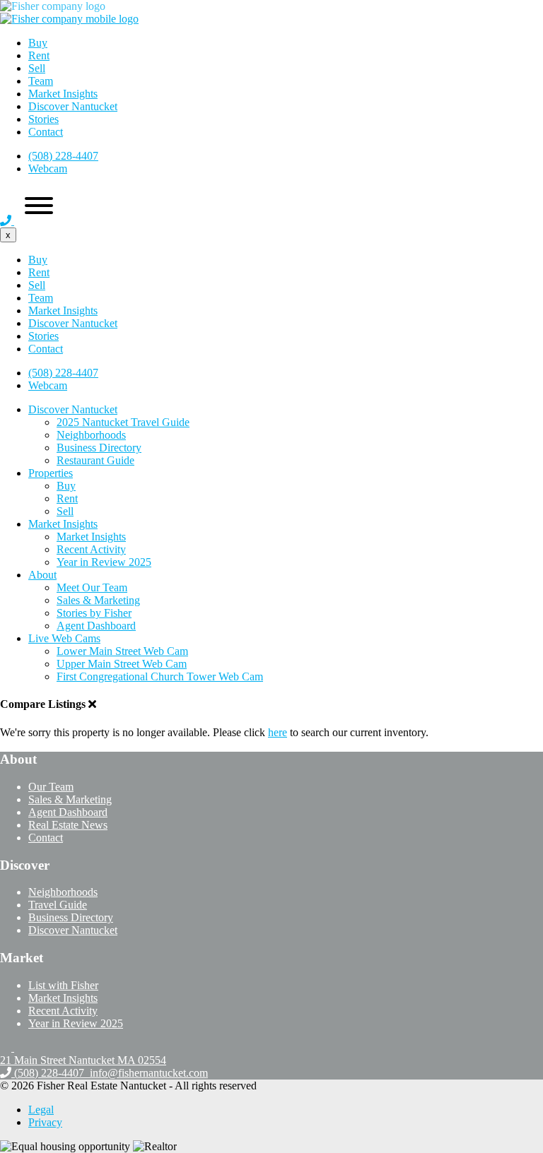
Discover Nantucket (72, 106)
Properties (50, 473)
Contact (45, 132)
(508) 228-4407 (63, 156)
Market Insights (63, 94)
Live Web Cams (64, 638)
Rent (38, 55)
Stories (43, 119)
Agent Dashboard (96, 626)
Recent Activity (91, 549)
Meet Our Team (92, 587)
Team (40, 81)
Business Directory (99, 448)
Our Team (51, 787)
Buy (37, 43)
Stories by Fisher (94, 613)
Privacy (45, 1122)
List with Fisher (63, 985)
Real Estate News (67, 825)
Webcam (47, 168)
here (277, 732)
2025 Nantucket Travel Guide (123, 422)
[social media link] (7, 1047)
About (42, 575)
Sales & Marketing (98, 600)
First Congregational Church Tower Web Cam (160, 676)
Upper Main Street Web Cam (122, 664)
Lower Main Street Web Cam (122, 651)
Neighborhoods (91, 435)
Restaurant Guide (95, 460)
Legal (41, 1110)
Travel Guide (57, 905)
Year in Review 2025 (104, 562)
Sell (36, 68)
